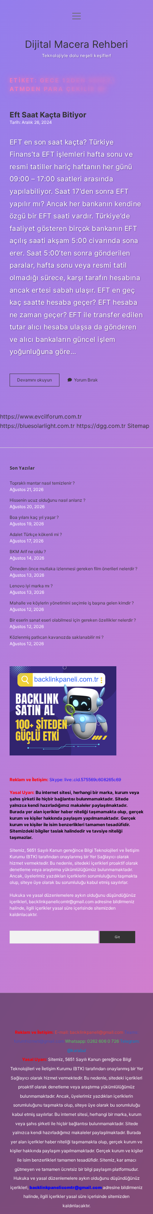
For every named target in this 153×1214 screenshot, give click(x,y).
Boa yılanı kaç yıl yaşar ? (34, 517)
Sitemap (138, 425)
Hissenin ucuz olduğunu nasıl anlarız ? (47, 500)
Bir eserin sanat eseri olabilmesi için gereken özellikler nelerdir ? (73, 620)
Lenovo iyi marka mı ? (31, 585)
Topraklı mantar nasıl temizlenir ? (42, 483)
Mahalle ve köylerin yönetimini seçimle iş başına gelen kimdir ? (72, 603)
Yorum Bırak (86, 380)
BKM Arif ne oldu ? (28, 551)
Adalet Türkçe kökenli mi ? (36, 534)
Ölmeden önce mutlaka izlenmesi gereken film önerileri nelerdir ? (73, 568)
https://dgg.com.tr (101, 425)
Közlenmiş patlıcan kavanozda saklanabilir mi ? (57, 637)
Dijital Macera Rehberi (76, 44)
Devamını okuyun (38, 381)
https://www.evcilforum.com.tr (41, 416)
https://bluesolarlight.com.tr (37, 425)
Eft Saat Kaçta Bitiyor (48, 114)
